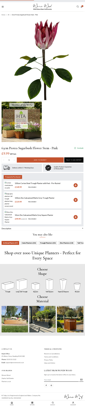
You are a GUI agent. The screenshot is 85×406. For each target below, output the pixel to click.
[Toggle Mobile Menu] (3, 7)
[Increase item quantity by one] (14, 159)
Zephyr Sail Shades (8, 378)
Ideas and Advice (49, 363)
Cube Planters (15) (29, 243)
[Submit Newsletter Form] (81, 380)
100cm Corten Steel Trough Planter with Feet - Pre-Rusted (37, 183)
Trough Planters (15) (48, 243)
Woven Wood (6, 375)
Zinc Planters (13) (66, 243)
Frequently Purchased (12, 177)
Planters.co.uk (6, 381)
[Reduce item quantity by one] (4, 159)
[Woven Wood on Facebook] (46, 385)
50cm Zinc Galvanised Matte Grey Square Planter (34, 215)
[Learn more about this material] (15, 319)
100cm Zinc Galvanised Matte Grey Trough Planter (35, 198)
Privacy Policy (48, 360)
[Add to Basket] (75, 185)
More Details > (32, 187)
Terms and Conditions (51, 357)
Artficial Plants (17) (10, 243)
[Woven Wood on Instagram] (51, 385)
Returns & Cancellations (52, 354)
